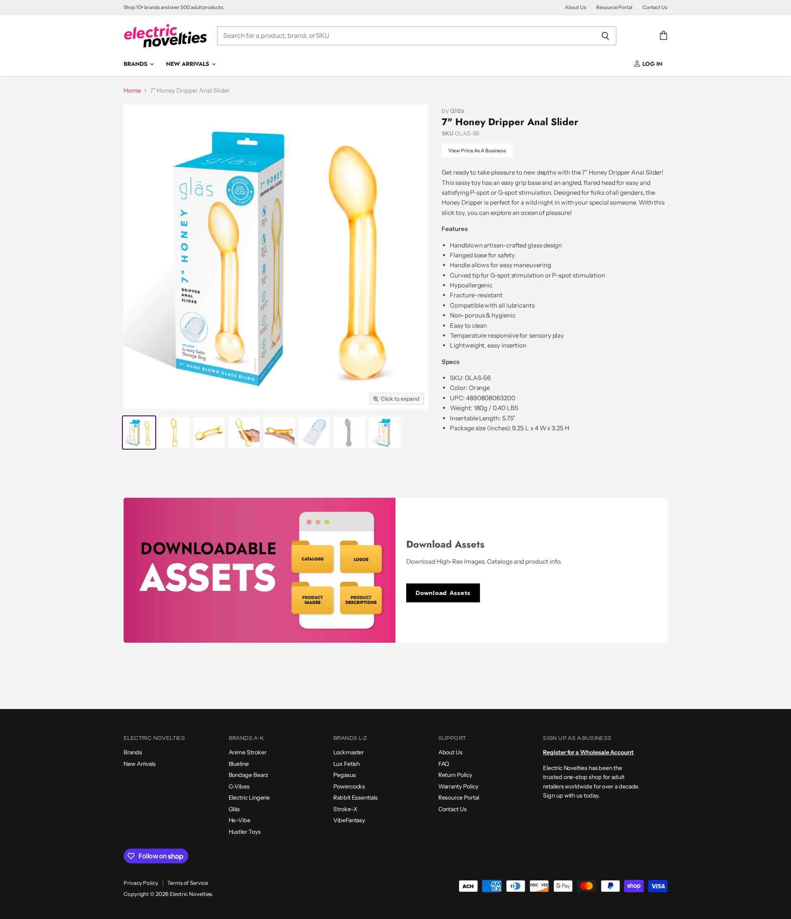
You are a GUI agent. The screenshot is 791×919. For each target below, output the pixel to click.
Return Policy (455, 775)
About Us (575, 7)
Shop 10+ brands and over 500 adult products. (174, 7)
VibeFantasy (349, 820)
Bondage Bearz (248, 775)
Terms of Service (187, 882)
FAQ (443, 763)
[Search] (605, 35)
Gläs (457, 111)
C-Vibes (239, 786)
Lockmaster (348, 752)
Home (132, 90)
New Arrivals (188, 64)
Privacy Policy (141, 882)
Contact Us (654, 7)
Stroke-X (345, 809)
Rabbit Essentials (355, 797)
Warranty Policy (458, 786)
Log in (651, 64)
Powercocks (349, 786)
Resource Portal (614, 7)
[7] (139, 432)
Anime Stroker (248, 752)
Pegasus (344, 775)
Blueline (239, 763)
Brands (136, 64)
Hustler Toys (245, 831)
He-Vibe (239, 820)
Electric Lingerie (249, 797)
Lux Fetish (346, 763)
